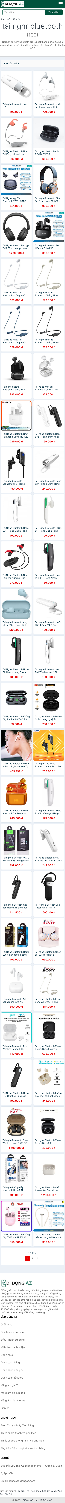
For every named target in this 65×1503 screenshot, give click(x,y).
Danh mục (7, 1354)
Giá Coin (9, 1494)
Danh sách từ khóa (12, 1377)
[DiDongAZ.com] (17, 4)
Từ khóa (16, 19)
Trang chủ (5, 19)
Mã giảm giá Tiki (11, 1385)
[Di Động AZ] (16, 1283)
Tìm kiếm (53, 12)
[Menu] (61, 3)
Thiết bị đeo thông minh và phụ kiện (22, 1440)
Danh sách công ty (12, 1370)
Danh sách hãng (10, 1362)
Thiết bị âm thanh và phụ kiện (18, 1433)
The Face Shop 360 (35, 1491)
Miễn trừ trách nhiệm (13, 1347)
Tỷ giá (21, 1491)
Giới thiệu (6, 1324)
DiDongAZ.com (30, 1500)
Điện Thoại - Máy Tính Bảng (17, 1425)
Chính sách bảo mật (13, 1332)
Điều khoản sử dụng (13, 1339)
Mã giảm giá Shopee (13, 1400)
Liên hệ (5, 1408)
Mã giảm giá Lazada (13, 1392)
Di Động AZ (46, 1500)
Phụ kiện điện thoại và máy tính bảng (23, 1448)
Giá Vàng (51, 1491)
